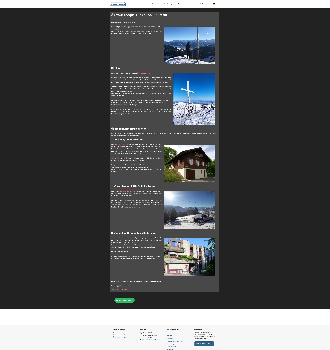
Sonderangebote (170, 4)
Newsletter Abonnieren (204, 343)
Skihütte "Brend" (120, 144)
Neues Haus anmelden (119, 335)
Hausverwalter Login (119, 333)
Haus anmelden (183, 4)
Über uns (169, 333)
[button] (206, 4)
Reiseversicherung (172, 346)
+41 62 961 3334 (147, 333)
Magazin (169, 335)
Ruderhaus (123, 238)
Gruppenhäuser (157, 4)
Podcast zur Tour (143, 73)
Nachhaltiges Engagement (175, 341)
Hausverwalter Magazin (120, 337)
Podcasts (170, 338)
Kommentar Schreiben (123, 300)
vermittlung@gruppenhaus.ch (151, 339)
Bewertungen (171, 344)
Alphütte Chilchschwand (127, 191)
